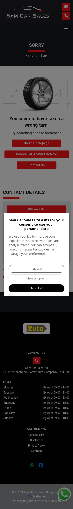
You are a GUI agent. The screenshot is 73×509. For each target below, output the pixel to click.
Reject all (36, 268)
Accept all (37, 288)
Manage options (36, 278)
